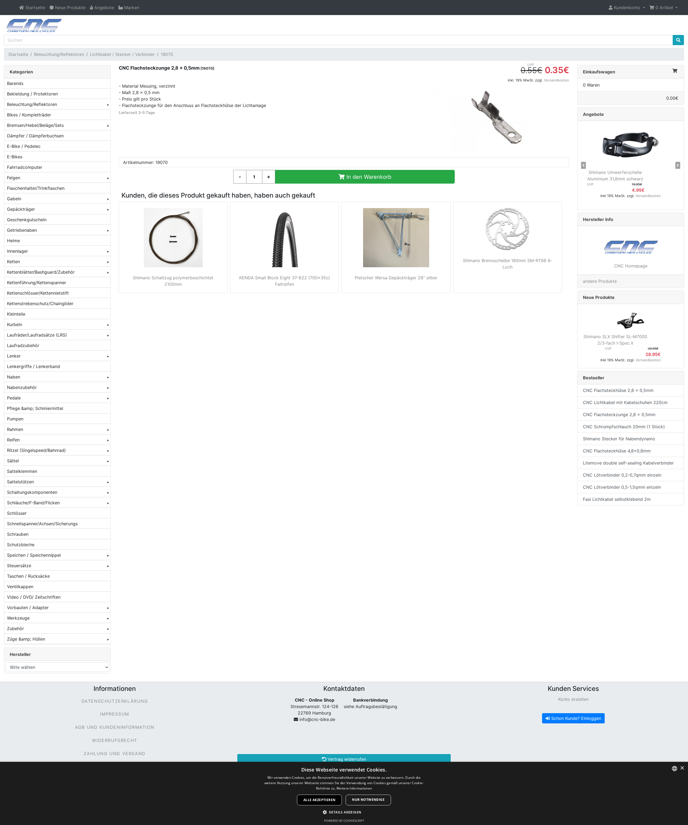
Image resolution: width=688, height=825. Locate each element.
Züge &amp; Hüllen (26, 639)
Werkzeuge (18, 618)
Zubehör (15, 628)
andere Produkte (600, 281)
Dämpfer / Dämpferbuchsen (35, 135)
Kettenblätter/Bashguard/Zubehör (41, 272)
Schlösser (17, 513)
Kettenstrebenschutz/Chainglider (40, 303)
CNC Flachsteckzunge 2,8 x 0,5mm (619, 414)
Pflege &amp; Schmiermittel (35, 408)
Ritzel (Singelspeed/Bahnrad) (36, 450)
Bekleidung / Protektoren (32, 94)
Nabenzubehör (22, 387)
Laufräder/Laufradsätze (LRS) (37, 335)
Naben (13, 377)
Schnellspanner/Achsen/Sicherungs (42, 523)
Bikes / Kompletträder (29, 114)
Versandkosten (556, 80)
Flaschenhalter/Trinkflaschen (35, 188)
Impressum (114, 714)
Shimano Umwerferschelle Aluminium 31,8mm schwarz (615, 175)
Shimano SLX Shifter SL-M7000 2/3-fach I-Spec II (615, 340)
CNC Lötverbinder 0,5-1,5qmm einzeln (622, 487)
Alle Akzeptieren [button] (319, 800)
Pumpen (15, 419)
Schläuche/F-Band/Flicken (33, 502)
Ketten (13, 261)
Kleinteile (16, 314)
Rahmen (15, 429)
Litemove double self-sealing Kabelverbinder (628, 463)
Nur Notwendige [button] (368, 799)
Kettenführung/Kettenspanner (36, 282)
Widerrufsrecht (114, 740)
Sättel (13, 460)
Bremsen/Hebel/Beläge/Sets (35, 125)
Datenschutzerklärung (114, 701)
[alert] (344, 793)
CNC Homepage (630, 266)
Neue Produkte (599, 297)
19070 (167, 54)
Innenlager (17, 251)
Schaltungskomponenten (32, 492)
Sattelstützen (20, 481)
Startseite (18, 54)
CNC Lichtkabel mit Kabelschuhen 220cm (625, 402)
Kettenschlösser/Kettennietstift (38, 293)
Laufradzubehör (23, 345)
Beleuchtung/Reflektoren (59, 54)
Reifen (13, 439)
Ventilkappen (20, 586)
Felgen (13, 177)
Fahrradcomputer (24, 167)
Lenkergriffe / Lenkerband (33, 366)
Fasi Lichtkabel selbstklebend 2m (617, 499)
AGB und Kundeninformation (114, 727)
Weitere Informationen (354, 788)
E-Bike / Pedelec (24, 146)
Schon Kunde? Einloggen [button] (575, 718)
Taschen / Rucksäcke (28, 576)
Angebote (593, 114)
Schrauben (17, 534)
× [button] (682, 768)
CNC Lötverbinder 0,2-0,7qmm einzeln (622, 475)
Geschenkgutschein (26, 219)
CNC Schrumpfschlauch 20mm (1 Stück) (624, 426)
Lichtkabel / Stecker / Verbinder (122, 54)
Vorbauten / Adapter (28, 607)
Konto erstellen (573, 699)
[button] (627, 7)
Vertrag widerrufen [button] (346, 759)
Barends (15, 83)
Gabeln (14, 198)
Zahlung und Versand (114, 753)
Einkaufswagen (599, 71)
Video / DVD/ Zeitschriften (33, 597)
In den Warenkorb (368, 177)
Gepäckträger (21, 209)
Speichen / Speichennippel (34, 555)
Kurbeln (14, 324)
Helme (13, 240)
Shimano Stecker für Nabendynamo (619, 438)
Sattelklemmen (22, 471)
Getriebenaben (22, 230)
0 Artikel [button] (664, 7)
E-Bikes (14, 156)
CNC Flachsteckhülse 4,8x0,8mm (617, 450)
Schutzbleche (20, 544)
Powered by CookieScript (344, 821)
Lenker (14, 356)
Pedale (14, 398)
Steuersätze (19, 565)
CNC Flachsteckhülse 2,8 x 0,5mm (618, 390)
